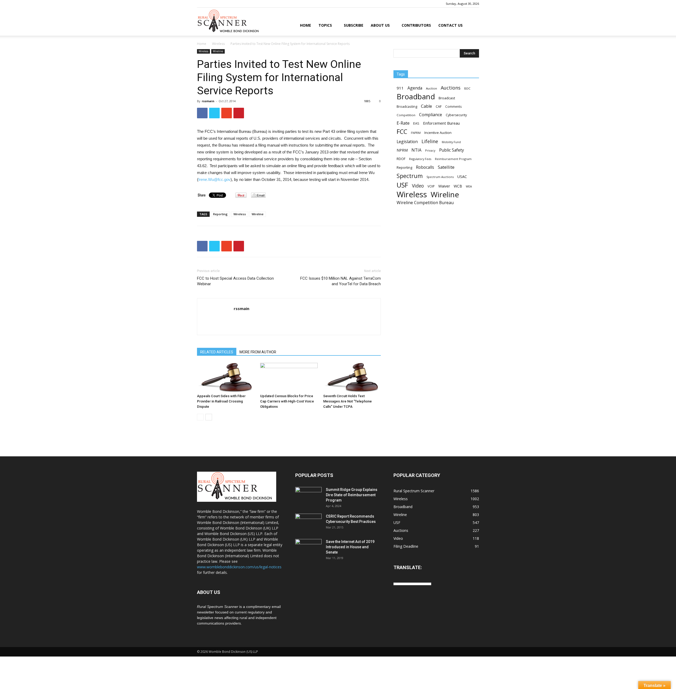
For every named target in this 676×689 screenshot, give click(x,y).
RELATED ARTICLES (216, 352)
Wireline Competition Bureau (425, 202)
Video (418, 186)
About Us (380, 25)
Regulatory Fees (420, 159)
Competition (406, 115)
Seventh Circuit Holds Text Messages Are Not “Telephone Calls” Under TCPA (347, 401)
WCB (458, 186)
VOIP (431, 186)
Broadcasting (407, 106)
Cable (426, 106)
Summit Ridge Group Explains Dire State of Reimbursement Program (351, 495)
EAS (416, 123)
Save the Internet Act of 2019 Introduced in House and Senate (350, 547)
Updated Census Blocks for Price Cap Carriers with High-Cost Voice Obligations (287, 401)
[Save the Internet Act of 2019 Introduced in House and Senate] (308, 548)
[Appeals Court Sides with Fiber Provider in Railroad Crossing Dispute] (226, 377)
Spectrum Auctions (440, 177)
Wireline (218, 51)
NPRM (402, 150)
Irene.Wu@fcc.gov (214, 179)
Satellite (446, 167)
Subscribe (353, 25)
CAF (439, 106)
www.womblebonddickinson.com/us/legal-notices (239, 566)
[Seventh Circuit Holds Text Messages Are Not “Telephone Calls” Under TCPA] (352, 377)
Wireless (218, 43)
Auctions (451, 88)
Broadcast (447, 98)
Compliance (430, 115)
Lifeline (429, 141)
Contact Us (450, 25)
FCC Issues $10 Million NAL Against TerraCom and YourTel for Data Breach (340, 281)
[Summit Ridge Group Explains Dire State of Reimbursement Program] (308, 495)
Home (305, 25)
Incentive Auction (438, 132)
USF (402, 185)
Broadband (416, 96)
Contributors (416, 25)
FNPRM (416, 133)
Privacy (430, 150)
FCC (402, 131)
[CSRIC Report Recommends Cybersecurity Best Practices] (308, 523)
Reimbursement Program (453, 159)
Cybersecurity (456, 115)
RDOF (401, 158)
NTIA (416, 150)
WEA (469, 186)
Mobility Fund (451, 142)
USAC (462, 176)
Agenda (414, 88)
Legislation (407, 141)
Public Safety (451, 150)
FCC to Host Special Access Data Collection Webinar (235, 281)
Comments (453, 106)
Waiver (444, 186)
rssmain (208, 101)
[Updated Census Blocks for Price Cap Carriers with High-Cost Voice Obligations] (289, 377)
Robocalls (425, 167)
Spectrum (410, 176)
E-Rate (403, 123)
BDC (467, 88)
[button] (472, 25)
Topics (325, 25)
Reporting (220, 214)
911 (400, 88)
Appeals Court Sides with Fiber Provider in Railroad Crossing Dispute (221, 401)
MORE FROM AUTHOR (258, 352)
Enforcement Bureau (441, 123)
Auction (431, 88)
